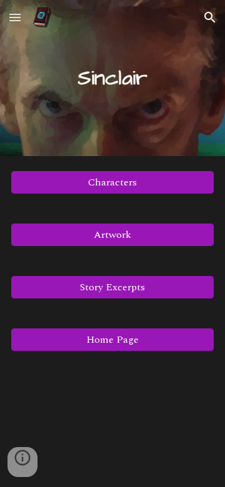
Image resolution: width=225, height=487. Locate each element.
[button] (15, 17)
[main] (112, 78)
